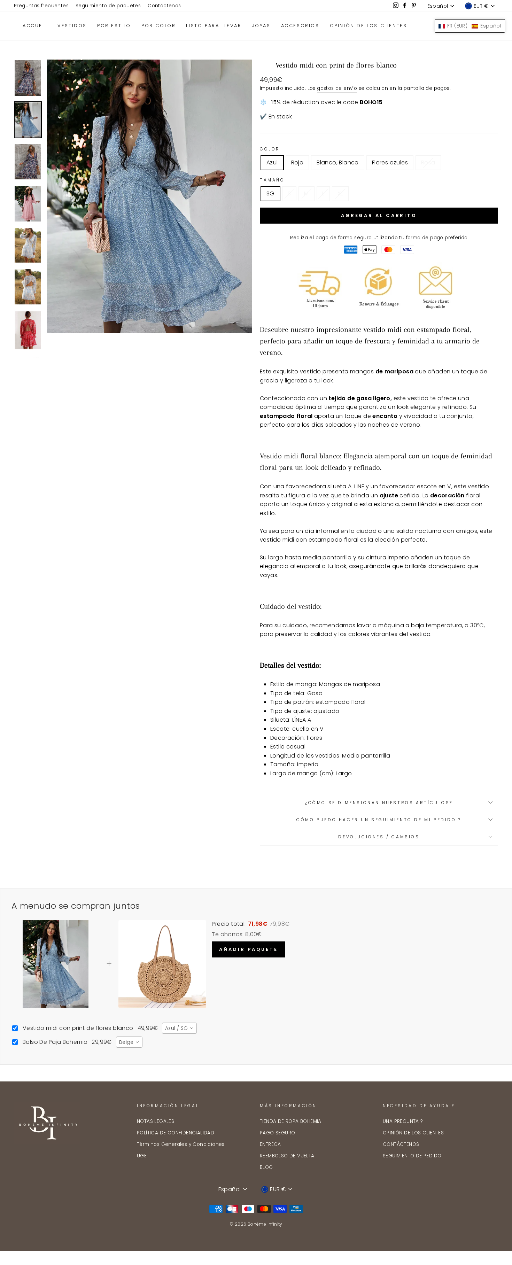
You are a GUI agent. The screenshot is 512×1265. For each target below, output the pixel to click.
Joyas (261, 25)
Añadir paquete (248, 949)
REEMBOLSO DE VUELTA (287, 1156)
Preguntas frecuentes (41, 5)
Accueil (35, 25)
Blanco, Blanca (338, 162)
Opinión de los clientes (368, 25)
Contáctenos (164, 5)
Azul (272, 162)
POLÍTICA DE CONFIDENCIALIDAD (175, 1133)
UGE (142, 1156)
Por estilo (114, 25)
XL (340, 193)
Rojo (297, 162)
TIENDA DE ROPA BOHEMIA (290, 1121)
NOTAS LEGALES (155, 1121)
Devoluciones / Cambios (378, 837)
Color (270, 149)
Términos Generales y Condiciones (181, 1144)
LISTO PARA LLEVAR (213, 25)
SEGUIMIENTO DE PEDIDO (412, 1156)
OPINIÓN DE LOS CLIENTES (413, 1133)
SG (270, 193)
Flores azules (390, 162)
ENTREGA (270, 1144)
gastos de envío (337, 88)
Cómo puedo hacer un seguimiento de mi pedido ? (378, 820)
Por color (158, 25)
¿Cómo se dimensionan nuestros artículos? (379, 803)
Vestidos (72, 25)
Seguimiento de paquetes (108, 5)
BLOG (266, 1167)
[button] (470, 26)
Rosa (428, 162)
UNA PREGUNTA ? (403, 1121)
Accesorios (300, 25)
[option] (149, 196)
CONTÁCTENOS (401, 1144)
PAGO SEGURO (277, 1133)
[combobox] (179, 1028)
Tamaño (272, 180)
